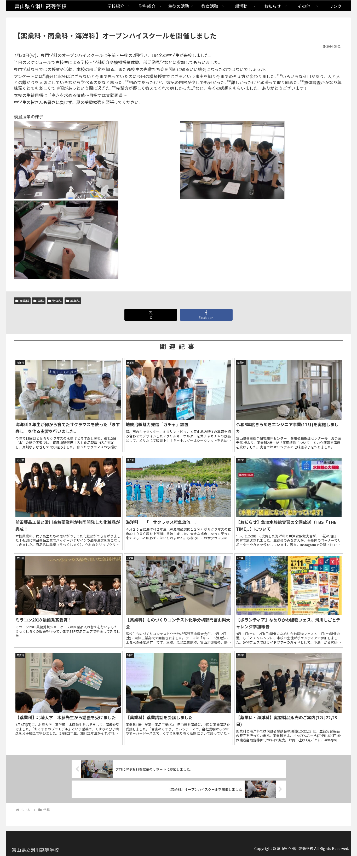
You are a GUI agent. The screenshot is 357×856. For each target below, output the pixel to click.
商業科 (24, 300)
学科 (41, 300)
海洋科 (57, 300)
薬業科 (75, 300)
